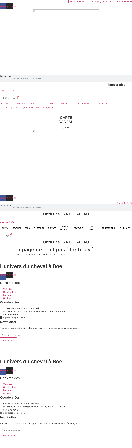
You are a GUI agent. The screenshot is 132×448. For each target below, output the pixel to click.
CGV (58, 344)
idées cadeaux (118, 85)
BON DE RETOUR (71, 344)
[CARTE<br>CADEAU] (66, 113)
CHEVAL (5, 228)
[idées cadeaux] (131, 82)
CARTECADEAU (66, 119)
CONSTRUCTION (109, 228)
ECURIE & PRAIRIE (64, 228)
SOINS (27, 228)
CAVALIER (17, 228)
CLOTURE (52, 228)
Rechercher (5, 76)
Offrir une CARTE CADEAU (66, 214)
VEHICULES (125, 228)
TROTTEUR (39, 228)
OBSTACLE (78, 228)
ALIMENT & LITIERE (91, 228)
